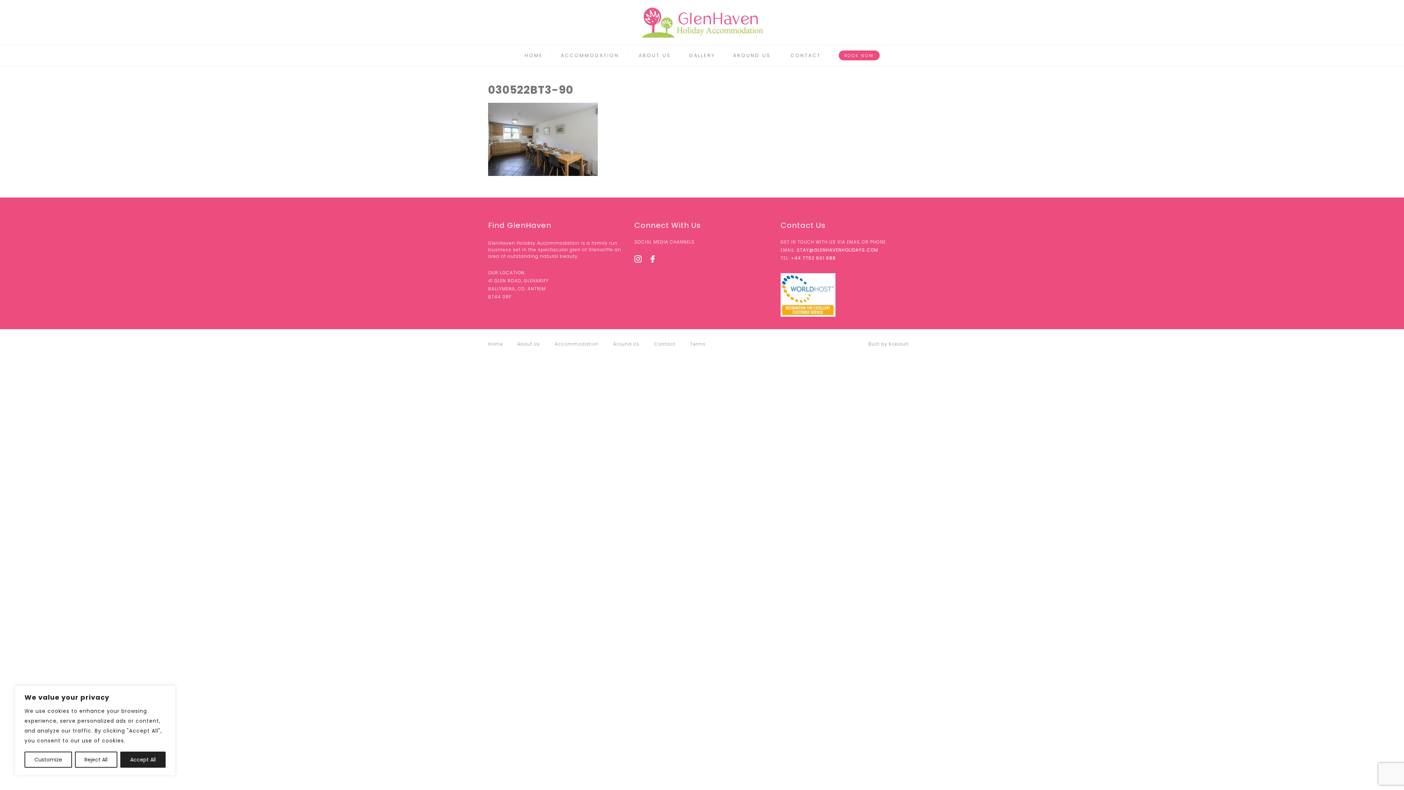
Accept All (143, 759)
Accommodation (590, 55)
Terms (698, 344)
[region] (95, 730)
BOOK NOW (859, 56)
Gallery (702, 55)
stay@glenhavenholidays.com (837, 250)
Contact (805, 55)
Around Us (752, 55)
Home (534, 55)
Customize (48, 759)
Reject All (95, 759)
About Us (655, 55)
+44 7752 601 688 (813, 258)
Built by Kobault (888, 344)
